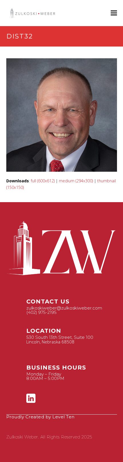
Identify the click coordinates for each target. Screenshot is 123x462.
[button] (114, 13)
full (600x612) (43, 180)
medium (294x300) (76, 180)
